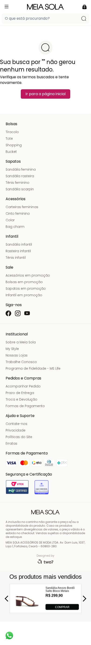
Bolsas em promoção (24, 282)
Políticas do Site (19, 437)
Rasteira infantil (18, 251)
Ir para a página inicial (45, 94)
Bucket (11, 151)
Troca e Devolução (21, 399)
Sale (9, 267)
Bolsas (11, 124)
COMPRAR (62, 606)
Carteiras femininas (22, 207)
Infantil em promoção (24, 295)
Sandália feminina (21, 169)
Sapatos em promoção (26, 288)
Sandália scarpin (20, 189)
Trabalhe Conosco (21, 362)
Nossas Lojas (17, 355)
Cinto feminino (18, 213)
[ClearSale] (42, 487)
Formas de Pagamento (25, 406)
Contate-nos (16, 423)
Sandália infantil (19, 244)
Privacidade (15, 430)
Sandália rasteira (20, 176)
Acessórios (15, 199)
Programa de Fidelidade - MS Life (33, 368)
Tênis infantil (16, 257)
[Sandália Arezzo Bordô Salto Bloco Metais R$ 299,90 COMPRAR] (27, 608)
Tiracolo (12, 132)
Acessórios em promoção (28, 275)
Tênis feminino (17, 182)
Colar (10, 220)
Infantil (12, 236)
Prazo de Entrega (20, 392)
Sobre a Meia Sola (21, 342)
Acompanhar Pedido (23, 386)
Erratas (11, 443)
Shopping (14, 145)
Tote (9, 138)
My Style (12, 348)
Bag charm (15, 226)
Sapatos (13, 161)
